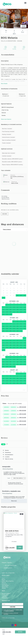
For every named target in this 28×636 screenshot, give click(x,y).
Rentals (3, 579)
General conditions (6, 593)
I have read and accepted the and (13, 610)
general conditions (9, 610)
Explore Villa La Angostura (8, 581)
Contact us (4, 583)
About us (4, 582)
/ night (6, 549)
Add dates (4, 214)
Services (4, 588)
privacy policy (19, 609)
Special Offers (5, 586)
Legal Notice (4, 596)
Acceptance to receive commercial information (11, 614)
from (3, 630)
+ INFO (19, 547)
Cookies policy (5, 594)
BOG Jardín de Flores (12, 531)
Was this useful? (19, 478)
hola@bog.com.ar (8, 567)
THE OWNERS (5, 585)
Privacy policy (5, 597)
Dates (20, 631)
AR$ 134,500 (10, 547)
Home (3, 578)
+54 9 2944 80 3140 (11, 565)
